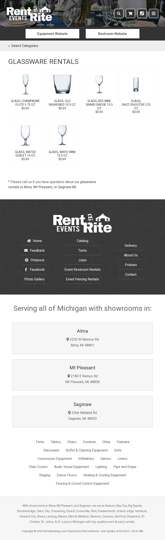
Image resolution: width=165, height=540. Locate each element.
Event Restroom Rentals (82, 269)
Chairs (71, 442)
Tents (82, 250)
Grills (118, 450)
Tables (56, 442)
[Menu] (153, 13)
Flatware (123, 442)
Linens (122, 458)
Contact (130, 274)
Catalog (82, 241)
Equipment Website (52, 33)
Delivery (131, 245)
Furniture (89, 442)
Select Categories (24, 45)
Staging (44, 475)
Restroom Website (112, 33)
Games (106, 458)
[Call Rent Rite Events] (142, 13)
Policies (131, 265)
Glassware (51, 450)
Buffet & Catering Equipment (87, 450)
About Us (131, 255)
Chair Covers (38, 466)
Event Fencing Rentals (82, 279)
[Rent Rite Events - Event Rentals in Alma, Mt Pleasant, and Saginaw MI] (29, 20)
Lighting (101, 466)
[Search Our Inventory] (119, 13)
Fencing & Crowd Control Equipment (82, 483)
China (106, 442)
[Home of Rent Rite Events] (82, 231)
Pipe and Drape (124, 466)
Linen (83, 260)
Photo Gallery (34, 279)
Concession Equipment (55, 458)
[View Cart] (130, 13)
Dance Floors (67, 475)
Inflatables (86, 458)
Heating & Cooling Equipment (104, 475)
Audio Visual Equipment (71, 466)
